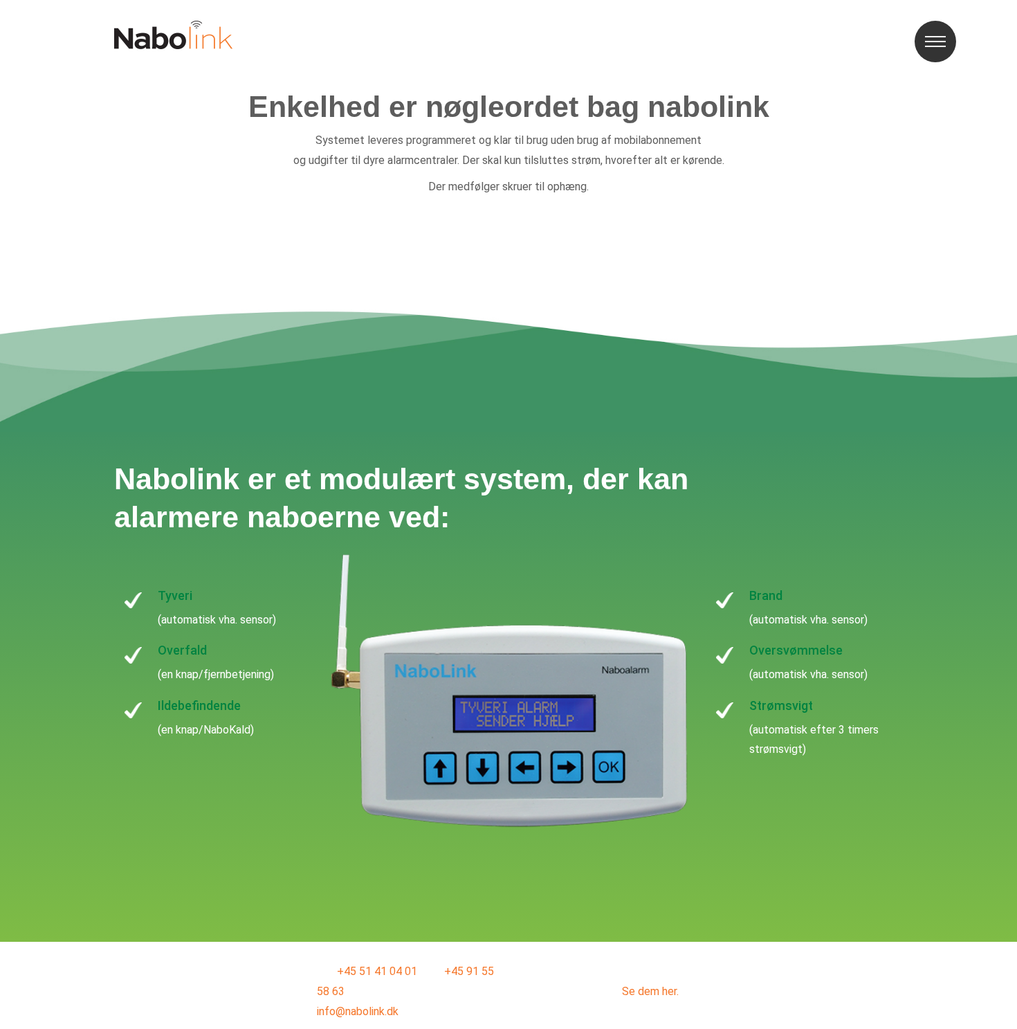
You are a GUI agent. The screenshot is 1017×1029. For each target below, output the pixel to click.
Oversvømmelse (796, 650)
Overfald (182, 650)
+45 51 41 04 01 (377, 971)
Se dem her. (650, 991)
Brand (765, 595)
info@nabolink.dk (357, 1011)
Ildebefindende (199, 705)
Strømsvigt (781, 705)
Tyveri (175, 595)
